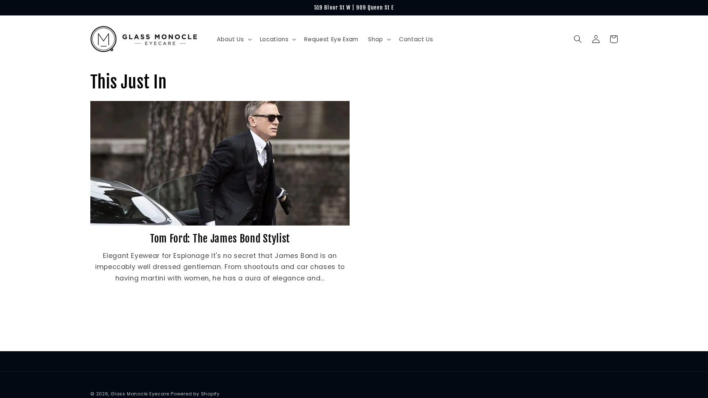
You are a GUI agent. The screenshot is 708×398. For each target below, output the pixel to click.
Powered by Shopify (195, 394)
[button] (233, 39)
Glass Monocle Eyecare (140, 394)
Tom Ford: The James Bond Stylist (220, 238)
